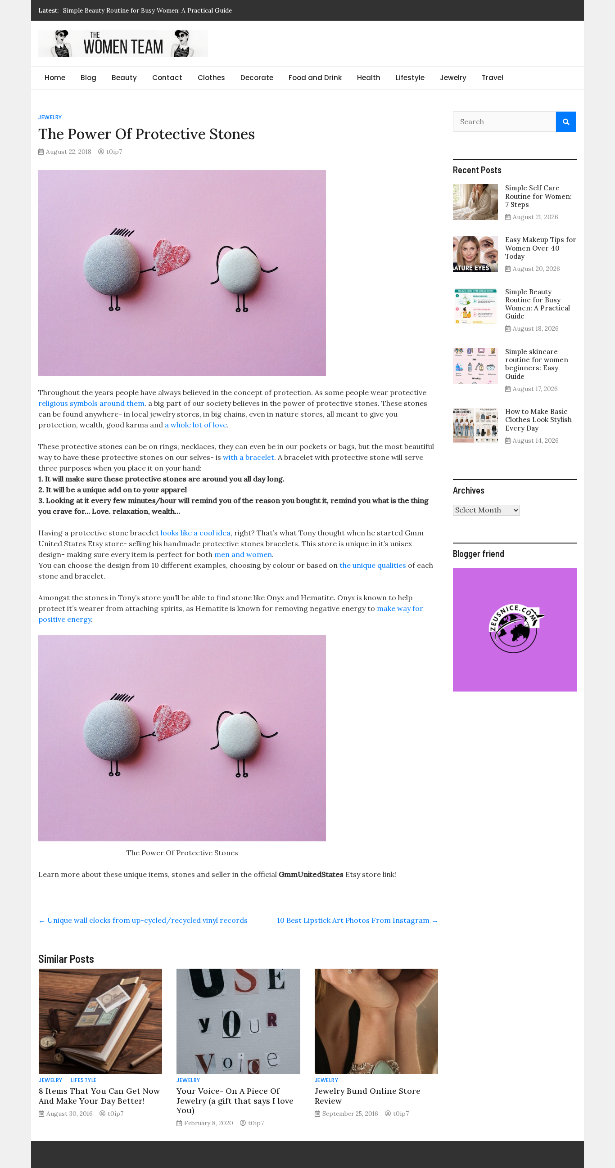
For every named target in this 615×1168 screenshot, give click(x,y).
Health (368, 77)
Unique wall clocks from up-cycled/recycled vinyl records (143, 920)
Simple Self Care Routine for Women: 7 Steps (538, 196)
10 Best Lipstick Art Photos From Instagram (358, 920)
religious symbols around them (91, 403)
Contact (167, 77)
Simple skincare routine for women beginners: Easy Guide (536, 364)
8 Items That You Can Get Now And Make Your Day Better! (99, 1095)
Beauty (124, 77)
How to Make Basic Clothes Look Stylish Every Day (538, 419)
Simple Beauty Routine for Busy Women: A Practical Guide (147, 10)
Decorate (256, 77)
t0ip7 (114, 152)
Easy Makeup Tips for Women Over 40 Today (540, 247)
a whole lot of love (195, 424)
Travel (492, 77)
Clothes (211, 77)
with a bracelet (247, 457)
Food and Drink (315, 77)
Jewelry (453, 77)
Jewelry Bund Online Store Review (368, 1095)
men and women (242, 554)
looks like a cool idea (195, 532)
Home (55, 77)
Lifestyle (410, 77)
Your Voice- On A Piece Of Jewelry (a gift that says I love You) (235, 1100)
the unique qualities (372, 565)
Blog (88, 77)
